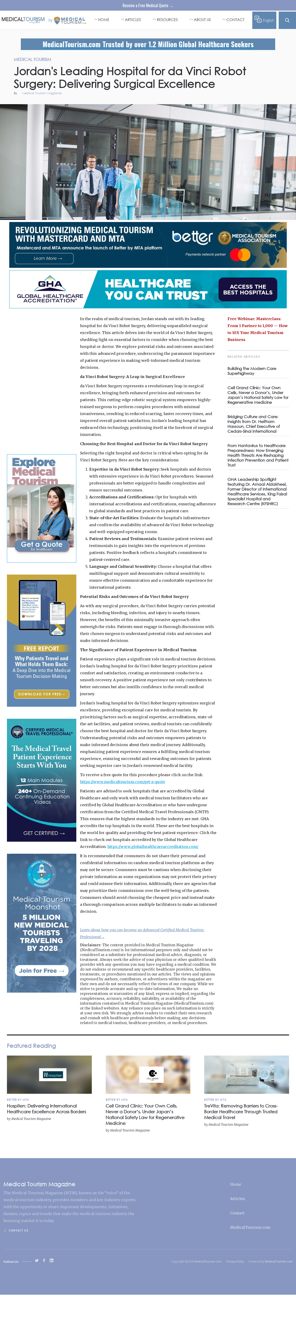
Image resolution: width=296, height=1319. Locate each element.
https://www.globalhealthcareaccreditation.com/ (152, 846)
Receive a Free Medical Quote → (148, 5)
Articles (237, 1198)
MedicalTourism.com (250, 1227)
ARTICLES (133, 19)
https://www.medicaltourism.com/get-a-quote (122, 781)
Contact (237, 1213)
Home (235, 1184)
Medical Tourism (282, 109)
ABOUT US (202, 19)
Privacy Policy (235, 1261)
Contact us (18, 1230)
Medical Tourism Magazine (42, 93)
